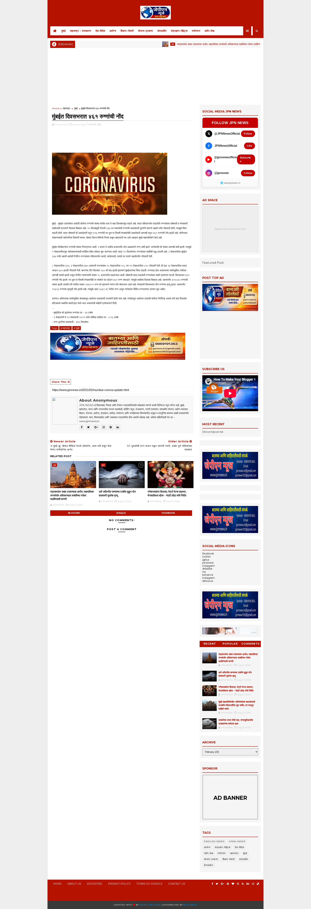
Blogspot (190, 904)
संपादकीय (162, 30)
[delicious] (258, 884)
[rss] (243, 884)
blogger (74, 513)
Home (55, 108)
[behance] (247, 884)
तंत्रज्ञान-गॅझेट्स (179, 30)
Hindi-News (237, 841)
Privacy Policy (119, 883)
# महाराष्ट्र (65, 328)
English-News (214, 841)
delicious (207, 581)
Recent (210, 643)
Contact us (176, 883)
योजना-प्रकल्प (145, 30)
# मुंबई (76, 328)
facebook (168, 513)
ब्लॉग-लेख (210, 30)
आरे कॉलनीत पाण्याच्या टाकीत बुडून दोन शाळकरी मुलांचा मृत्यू (117, 493)
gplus (205, 559)
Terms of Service (149, 883)
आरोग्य (113, 30)
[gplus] (222, 884)
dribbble (207, 568)
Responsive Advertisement (230, 228)
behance (207, 574)
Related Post (61, 456)
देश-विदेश (100, 30)
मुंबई (63, 30)
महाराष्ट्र (66, 108)
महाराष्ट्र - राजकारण (80, 30)
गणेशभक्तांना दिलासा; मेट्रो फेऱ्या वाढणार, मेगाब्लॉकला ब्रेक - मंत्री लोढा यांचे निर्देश (167, 493)
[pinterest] (228, 884)
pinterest (208, 562)
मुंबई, (99, 124)
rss (204, 571)
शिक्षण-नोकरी (127, 30)
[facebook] (212, 884)
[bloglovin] (233, 884)
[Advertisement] (155, 76)
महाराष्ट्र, (93, 124)
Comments (250, 643)
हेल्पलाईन (208, 865)
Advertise (94, 883)
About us (74, 883)
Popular (230, 643)
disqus (121, 513)
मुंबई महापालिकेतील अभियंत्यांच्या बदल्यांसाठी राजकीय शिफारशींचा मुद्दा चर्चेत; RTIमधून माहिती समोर (236, 705)
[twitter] (217, 884)
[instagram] (253, 884)
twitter (206, 556)
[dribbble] (238, 884)
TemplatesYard (150, 904)
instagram (208, 565)
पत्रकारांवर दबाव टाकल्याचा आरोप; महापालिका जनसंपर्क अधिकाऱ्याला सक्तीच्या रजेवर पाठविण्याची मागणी (201, 44)
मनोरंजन (196, 30)
